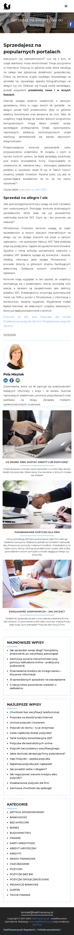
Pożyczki (16, 869)
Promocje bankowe (24, 884)
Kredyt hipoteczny (23, 848)
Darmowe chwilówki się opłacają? (31, 788)
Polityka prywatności (49, 929)
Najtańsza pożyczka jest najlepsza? (31, 764)
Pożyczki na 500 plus (20, 317)
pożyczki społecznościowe (29, 879)
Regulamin (29, 929)
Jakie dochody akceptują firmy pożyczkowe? (37, 753)
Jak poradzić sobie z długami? (28, 769)
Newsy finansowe (22, 858)
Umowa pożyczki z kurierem (27, 722)
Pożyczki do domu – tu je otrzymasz (32, 727)
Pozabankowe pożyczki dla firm (22, 321)
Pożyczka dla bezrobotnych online (31, 743)
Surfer (15, 889)
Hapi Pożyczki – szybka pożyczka (30, 758)
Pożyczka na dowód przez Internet (31, 717)
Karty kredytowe (22, 843)
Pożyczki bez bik (21, 874)
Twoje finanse (20, 895)
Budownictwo (20, 832)
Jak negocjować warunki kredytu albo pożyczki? (33, 776)
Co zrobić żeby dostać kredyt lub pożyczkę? (37, 462)
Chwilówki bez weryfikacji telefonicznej (34, 712)
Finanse (15, 838)
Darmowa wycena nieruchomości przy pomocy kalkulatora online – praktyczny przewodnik (34, 662)
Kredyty (15, 853)
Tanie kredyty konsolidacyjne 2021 (31, 738)
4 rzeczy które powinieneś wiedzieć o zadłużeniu (33, 686)
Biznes (14, 827)
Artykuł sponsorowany (27, 812)
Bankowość (18, 817)
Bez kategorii (19, 822)
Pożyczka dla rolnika (55, 317)
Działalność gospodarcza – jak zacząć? (37, 611)
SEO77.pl (37, 924)
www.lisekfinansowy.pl (41, 921)
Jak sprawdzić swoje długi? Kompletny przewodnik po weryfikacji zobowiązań (34, 652)
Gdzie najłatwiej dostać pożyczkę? (31, 733)
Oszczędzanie (19, 863)
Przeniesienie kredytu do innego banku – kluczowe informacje (35, 672)
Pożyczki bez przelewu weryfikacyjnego (34, 748)
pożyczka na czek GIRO (33, 189)
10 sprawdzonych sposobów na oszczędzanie (37, 679)
